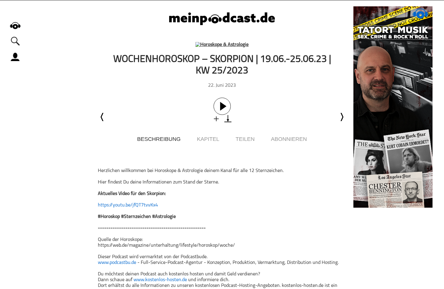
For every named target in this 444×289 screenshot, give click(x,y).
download (228, 118)
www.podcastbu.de (117, 262)
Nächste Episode (341, 117)
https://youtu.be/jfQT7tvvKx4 (128, 205)
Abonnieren (289, 139)
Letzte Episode (102, 117)
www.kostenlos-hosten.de (160, 280)
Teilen (245, 139)
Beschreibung (159, 139)
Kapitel (208, 139)
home (15, 25)
